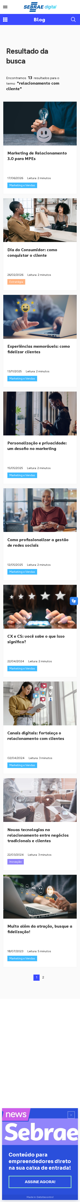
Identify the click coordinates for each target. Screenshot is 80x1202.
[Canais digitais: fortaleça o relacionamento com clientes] (40, 703)
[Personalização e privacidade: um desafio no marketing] (40, 413)
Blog (39, 19)
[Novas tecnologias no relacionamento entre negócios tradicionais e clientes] (40, 800)
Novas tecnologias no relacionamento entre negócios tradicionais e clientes (38, 835)
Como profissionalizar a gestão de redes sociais (38, 542)
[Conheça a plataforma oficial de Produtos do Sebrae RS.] (40, 7)
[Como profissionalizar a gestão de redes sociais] (40, 510)
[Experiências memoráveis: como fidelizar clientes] (40, 317)
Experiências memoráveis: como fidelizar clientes (38, 349)
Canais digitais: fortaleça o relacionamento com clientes (35, 735)
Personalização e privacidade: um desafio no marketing (37, 445)
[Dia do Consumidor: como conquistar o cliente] (40, 220)
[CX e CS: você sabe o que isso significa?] (40, 607)
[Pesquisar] (73, 19)
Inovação (15, 861)
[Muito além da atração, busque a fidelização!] (40, 897)
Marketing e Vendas (22, 185)
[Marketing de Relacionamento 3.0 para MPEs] (40, 123)
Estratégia (16, 282)
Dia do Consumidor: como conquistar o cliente (32, 252)
